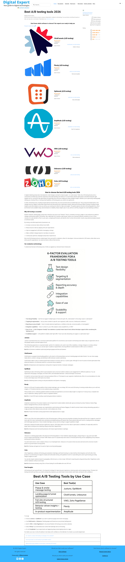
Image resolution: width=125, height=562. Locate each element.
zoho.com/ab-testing (75, 187)
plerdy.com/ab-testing (75, 71)
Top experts (60, 3)
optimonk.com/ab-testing (74, 97)
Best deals (80, 3)
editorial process (50, 19)
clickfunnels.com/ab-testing (73, 44)
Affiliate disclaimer (23, 555)
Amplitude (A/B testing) (62, 120)
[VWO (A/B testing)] (38, 151)
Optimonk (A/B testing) (62, 91)
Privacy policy (15, 555)
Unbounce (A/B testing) (62, 168)
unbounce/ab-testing (75, 174)
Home (55, 3)
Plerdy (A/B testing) (61, 65)
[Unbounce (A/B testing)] (38, 170)
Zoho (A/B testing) (61, 181)
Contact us (105, 555)
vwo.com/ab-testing (75, 155)
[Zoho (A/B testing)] (38, 182)
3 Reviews (57, 69)
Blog (94, 3)
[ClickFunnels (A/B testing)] (38, 41)
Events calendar (88, 3)
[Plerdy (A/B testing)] (38, 68)
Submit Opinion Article (62, 559)
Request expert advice (105, 551)
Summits (67, 3)
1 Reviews (57, 124)
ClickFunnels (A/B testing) (63, 38)
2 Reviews (57, 42)
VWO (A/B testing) (61, 149)
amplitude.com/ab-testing (74, 126)
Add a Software (62, 551)
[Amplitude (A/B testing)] (38, 123)
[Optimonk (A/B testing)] (38, 94)
